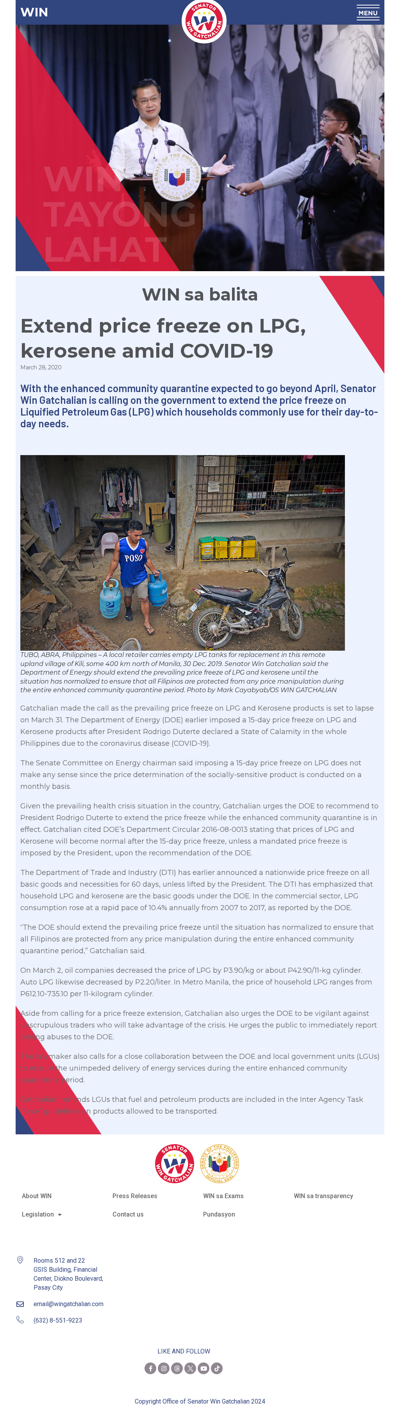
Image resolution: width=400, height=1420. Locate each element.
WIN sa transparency (323, 1196)
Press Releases (134, 1196)
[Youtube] (203, 1368)
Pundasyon (219, 1214)
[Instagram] (164, 1368)
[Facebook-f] (150, 1368)
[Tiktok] (217, 1368)
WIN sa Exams (223, 1196)
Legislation (38, 1214)
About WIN (37, 1196)
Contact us (128, 1214)
